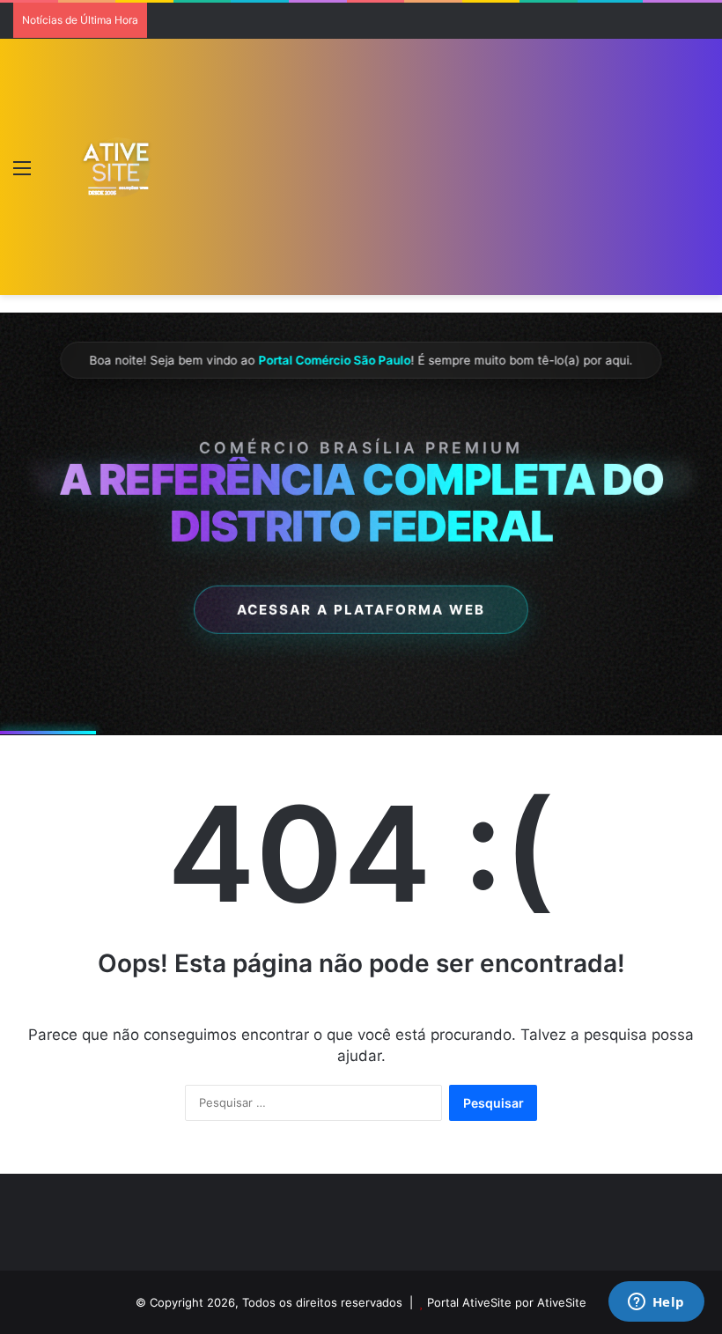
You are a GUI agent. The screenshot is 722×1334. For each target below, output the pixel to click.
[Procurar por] (700, 174)
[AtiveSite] (116, 167)
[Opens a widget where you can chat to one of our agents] (656, 1303)
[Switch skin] (53, 174)
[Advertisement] (418, 171)
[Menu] (22, 174)
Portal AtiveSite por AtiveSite (506, 1302)
